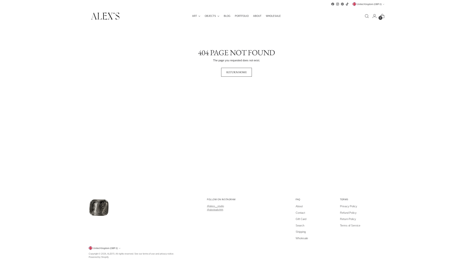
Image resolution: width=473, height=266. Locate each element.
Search (300, 225)
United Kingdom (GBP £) (369, 4)
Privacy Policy (348, 206)
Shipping (301, 231)
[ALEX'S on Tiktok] (347, 4)
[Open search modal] (366, 16)
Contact (300, 212)
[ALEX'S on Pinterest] (342, 4)
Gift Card (301, 219)
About (299, 206)
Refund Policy (348, 212)
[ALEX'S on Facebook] (332, 4)
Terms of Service (350, 225)
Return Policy (348, 219)
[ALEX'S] (105, 16)
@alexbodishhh (215, 209)
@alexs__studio (215, 206)
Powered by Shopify (99, 257)
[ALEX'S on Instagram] (337, 4)
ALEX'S (111, 254)
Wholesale (302, 238)
